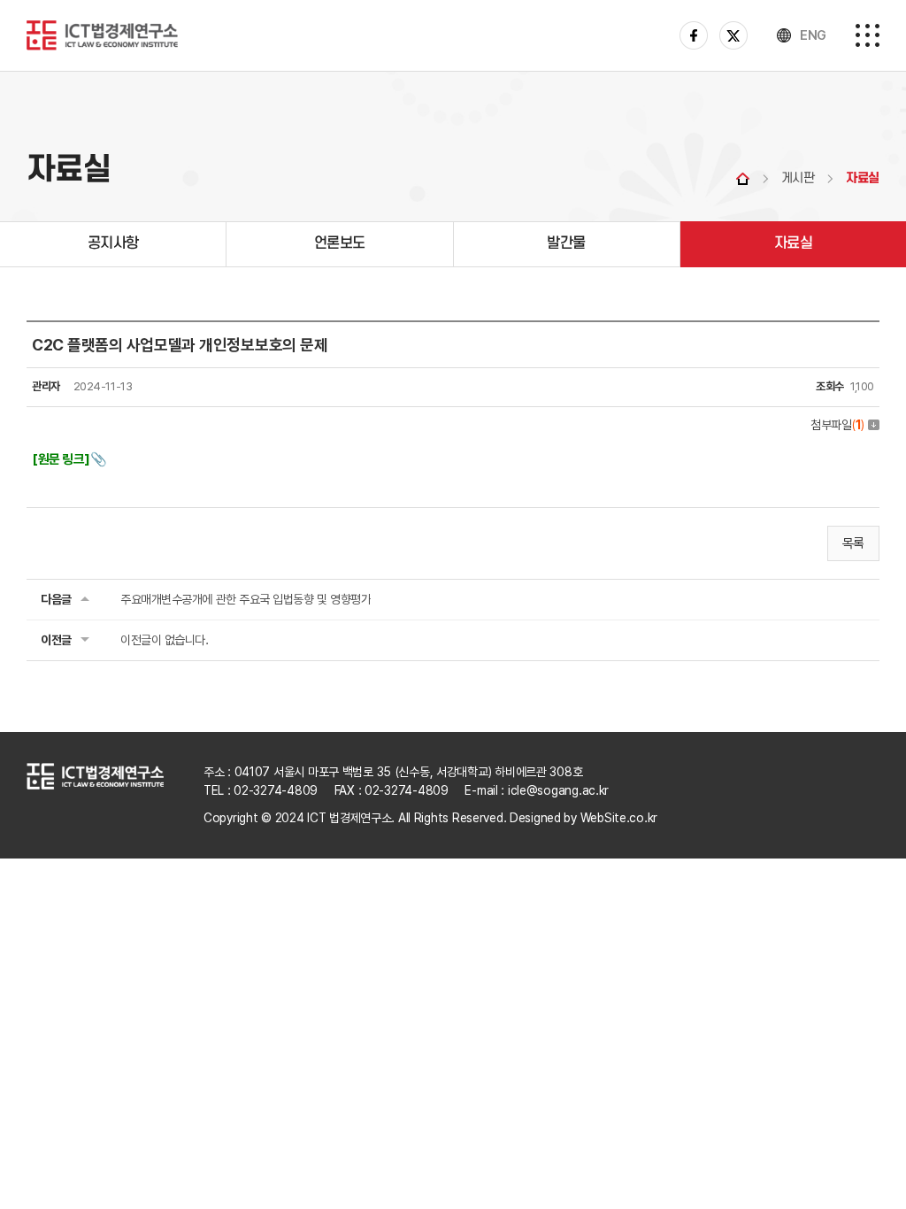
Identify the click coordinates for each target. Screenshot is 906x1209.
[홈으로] (102, 32)
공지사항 (113, 243)
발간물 (566, 243)
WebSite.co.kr (618, 818)
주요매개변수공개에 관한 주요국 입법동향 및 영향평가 (245, 599)
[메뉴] (867, 35)
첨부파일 (837, 425)
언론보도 (339, 243)
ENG (813, 35)
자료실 (793, 243)
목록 (853, 543)
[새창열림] (694, 33)
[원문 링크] (61, 459)
